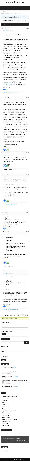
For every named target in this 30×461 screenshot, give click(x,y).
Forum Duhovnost (5, 13)
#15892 (27, 97)
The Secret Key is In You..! (9, 204)
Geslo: (3, 326)
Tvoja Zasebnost (5, 451)
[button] (28, 8)
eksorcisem (4, 367)
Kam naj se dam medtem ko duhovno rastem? (12, 380)
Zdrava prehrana (6, 417)
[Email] (8, 89)
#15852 (27, 28)
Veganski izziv (5, 376)
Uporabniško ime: (5, 322)
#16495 (27, 174)
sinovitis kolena (5, 386)
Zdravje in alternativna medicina (9, 419)
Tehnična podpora (6, 415)
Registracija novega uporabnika (9, 411)
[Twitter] (6, 89)
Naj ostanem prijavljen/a (8, 331)
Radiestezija (5, 408)
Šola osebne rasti (6, 413)
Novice (3, 404)
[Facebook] (4, 89)
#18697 (27, 212)
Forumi (11, 13)
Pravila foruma (5, 406)
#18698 (27, 231)
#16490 (27, 152)
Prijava (4, 333)
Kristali (15, 13)
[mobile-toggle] (2, 8)
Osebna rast (5, 371)
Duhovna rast (5, 398)
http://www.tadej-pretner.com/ (10, 92)
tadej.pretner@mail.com (8, 84)
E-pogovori (4, 400)
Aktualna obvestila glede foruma (9, 396)
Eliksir (3, 12)
